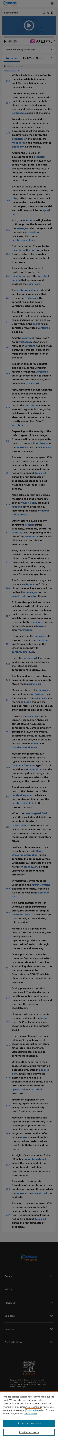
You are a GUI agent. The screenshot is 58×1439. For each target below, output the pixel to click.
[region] (29, 1415)
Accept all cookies (29, 1423)
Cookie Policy (30, 1413)
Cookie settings (33, 1410)
